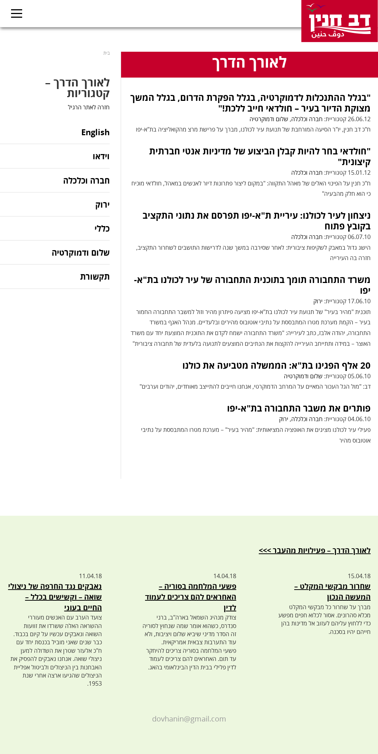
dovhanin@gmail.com (189, 719)
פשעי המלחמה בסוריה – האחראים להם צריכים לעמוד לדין (190, 597)
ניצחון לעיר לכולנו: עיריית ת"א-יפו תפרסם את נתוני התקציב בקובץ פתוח (256, 220)
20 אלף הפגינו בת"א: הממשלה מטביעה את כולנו (276, 365)
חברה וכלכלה (307, 119)
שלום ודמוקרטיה (269, 119)
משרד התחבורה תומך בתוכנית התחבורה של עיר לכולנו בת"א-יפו (252, 284)
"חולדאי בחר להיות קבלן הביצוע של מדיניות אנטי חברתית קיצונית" (260, 156)
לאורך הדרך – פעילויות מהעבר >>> (315, 550)
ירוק (318, 301)
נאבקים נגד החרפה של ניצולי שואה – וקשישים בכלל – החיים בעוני (55, 597)
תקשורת (95, 276)
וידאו (101, 155)
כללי (102, 228)
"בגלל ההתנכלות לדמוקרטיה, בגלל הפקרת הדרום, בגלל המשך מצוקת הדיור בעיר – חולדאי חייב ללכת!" (250, 102)
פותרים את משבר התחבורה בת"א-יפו (299, 408)
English (95, 132)
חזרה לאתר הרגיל (89, 107)
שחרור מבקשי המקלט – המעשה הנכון (332, 591)
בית (106, 53)
